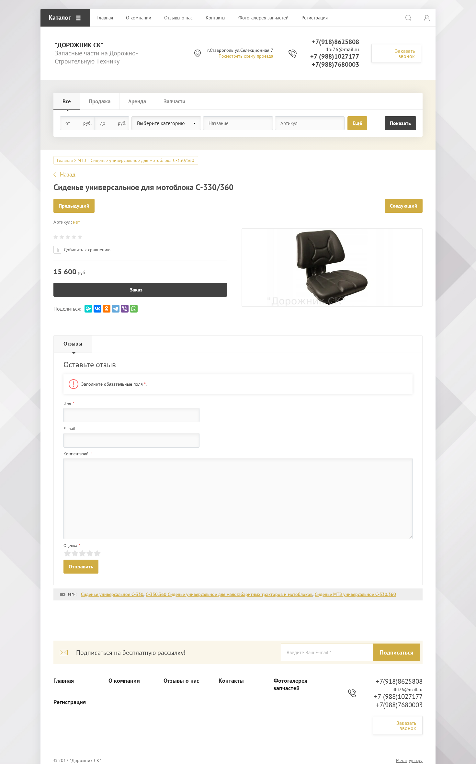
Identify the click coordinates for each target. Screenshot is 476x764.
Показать (400, 123)
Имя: (68, 403)
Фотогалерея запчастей (290, 684)
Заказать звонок (405, 53)
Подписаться (396, 652)
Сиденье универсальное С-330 (112, 594)
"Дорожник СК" (79, 45)
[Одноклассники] (106, 309)
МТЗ (81, 160)
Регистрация (69, 702)
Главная (65, 160)
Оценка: (72, 545)
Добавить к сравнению (86, 250)
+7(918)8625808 (335, 42)
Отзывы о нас (181, 680)
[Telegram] (115, 309)
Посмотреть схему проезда (246, 56)
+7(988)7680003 (335, 64)
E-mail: (69, 428)
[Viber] (125, 309)
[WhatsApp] (134, 309)
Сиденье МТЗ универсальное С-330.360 (355, 594)
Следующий (403, 205)
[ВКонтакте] (97, 309)
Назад (67, 174)
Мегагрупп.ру (409, 760)
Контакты (231, 680)
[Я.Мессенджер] (88, 309)
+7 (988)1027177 (334, 56)
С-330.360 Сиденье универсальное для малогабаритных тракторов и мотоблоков (229, 594)
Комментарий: (77, 454)
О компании (124, 680)
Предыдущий (74, 205)
